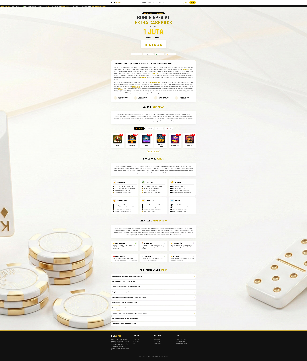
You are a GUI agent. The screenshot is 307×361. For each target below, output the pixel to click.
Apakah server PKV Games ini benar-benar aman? (127, 276)
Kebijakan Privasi (180, 341)
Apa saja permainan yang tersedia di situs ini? (126, 286)
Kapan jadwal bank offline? (120, 307)
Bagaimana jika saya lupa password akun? (124, 302)
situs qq (120, 88)
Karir (134, 343)
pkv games (186, 69)
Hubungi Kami (136, 341)
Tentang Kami (136, 339)
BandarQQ (157, 339)
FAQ (163, 2)
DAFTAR (192, 2)
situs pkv (156, 73)
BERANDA (144, 2)
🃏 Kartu (149, 128)
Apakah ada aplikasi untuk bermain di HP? (124, 323)
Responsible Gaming (181, 343)
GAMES (149, 2)
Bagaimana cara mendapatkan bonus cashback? (126, 292)
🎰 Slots (168, 128)
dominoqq (143, 77)
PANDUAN (155, 2)
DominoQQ (157, 341)
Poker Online (157, 343)
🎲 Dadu (159, 128)
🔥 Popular (139, 128)
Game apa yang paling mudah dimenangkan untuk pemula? (129, 313)
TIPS (160, 2)
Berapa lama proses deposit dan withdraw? (125, 318)
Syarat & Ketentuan (181, 339)
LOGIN (186, 2)
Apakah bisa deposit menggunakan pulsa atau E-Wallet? (129, 297)
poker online (136, 86)
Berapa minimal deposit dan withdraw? (123, 281)
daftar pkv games (155, 82)
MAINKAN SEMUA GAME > (153, 151)
